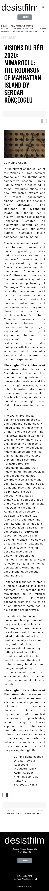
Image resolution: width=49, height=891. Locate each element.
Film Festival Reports (22, 26)
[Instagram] (24, 869)
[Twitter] (17, 869)
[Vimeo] (31, 869)
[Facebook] (11, 869)
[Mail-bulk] (38, 869)
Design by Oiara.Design (24, 886)
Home (4, 26)
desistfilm (19, 7)
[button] (24, 17)
